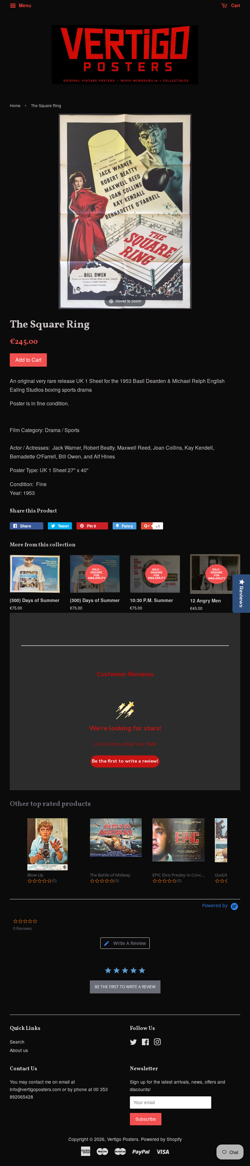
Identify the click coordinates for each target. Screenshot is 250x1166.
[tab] (125, 943)
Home (15, 105)
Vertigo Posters (122, 1139)
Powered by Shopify (161, 1139)
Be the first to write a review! (125, 761)
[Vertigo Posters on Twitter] (133, 1043)
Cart (235, 5)
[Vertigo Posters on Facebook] (145, 1043)
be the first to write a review (125, 987)
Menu (24, 5)
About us (19, 1050)
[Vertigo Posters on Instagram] (157, 1043)
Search (17, 1041)
